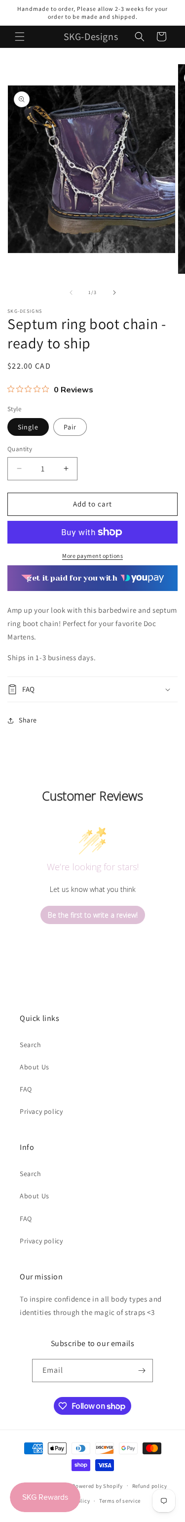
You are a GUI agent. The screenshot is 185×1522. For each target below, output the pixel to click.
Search (30, 1044)
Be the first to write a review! (93, 915)
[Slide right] (114, 292)
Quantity (19, 449)
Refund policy (149, 1485)
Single (28, 427)
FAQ (26, 1089)
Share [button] (28, 720)
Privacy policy (41, 1111)
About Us (34, 1066)
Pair (70, 427)
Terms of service (120, 1500)
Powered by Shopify (97, 1485)
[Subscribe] (141, 1370)
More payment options (92, 555)
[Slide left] (71, 292)
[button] (20, 36)
